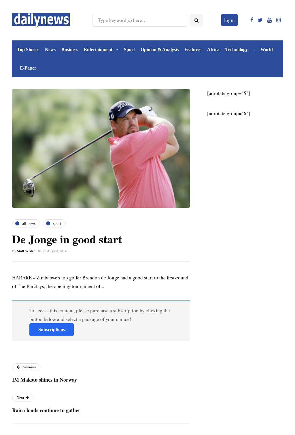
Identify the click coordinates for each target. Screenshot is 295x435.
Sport (129, 49)
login (229, 20)
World (266, 49)
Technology (236, 49)
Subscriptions (51, 329)
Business (69, 49)
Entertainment (98, 49)
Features (192, 49)
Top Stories (28, 49)
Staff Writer (26, 251)
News (50, 49)
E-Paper (28, 68)
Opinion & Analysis (160, 49)
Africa (213, 49)
